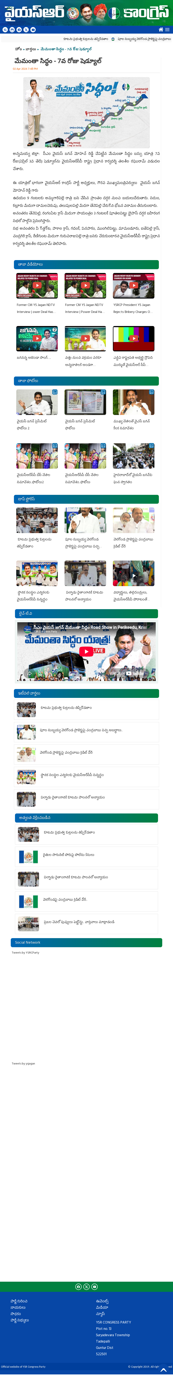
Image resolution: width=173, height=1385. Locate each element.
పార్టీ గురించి (19, 1301)
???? (160, 28)
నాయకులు (18, 1308)
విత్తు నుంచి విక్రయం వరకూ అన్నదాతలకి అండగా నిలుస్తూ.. (83, 365)
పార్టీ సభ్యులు (20, 1320)
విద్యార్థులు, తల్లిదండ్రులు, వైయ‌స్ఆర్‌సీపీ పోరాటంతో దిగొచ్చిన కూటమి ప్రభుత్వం (131, 600)
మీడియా (102, 1308)
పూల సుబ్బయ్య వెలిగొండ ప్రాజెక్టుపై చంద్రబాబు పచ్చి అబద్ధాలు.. (130, 39)
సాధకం (16, 1314)
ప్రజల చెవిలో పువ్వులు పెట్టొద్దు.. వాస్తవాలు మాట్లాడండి (78, 922)
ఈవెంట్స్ (102, 1301)
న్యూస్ (100, 1314)
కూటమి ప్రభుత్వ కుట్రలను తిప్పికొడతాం (62, 39)
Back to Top (163, 1369)
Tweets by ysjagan (23, 1064)
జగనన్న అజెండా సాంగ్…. (34, 358)
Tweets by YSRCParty (25, 953)
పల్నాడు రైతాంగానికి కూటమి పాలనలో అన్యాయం (72, 798)
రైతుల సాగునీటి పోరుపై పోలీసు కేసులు (68, 855)
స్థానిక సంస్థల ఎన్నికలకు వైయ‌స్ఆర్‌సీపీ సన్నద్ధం (72, 775)
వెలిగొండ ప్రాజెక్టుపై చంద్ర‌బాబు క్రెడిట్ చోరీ (66, 753)
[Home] (86, 13)
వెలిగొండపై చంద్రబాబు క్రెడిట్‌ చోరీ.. (65, 900)
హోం (18, 49)
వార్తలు (31, 49)
